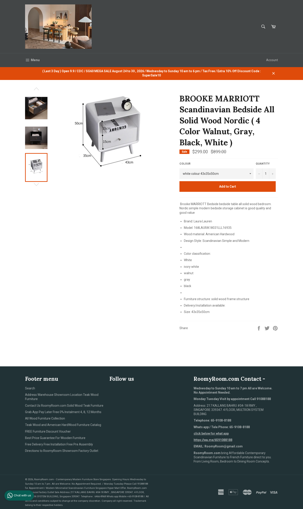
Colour (185, 163)
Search (30, 388)
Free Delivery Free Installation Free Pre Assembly (59, 444)
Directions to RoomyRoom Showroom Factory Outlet (61, 451)
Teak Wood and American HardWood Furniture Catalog (63, 425)
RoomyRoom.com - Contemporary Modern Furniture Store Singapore (72, 479)
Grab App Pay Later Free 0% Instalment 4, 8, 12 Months (63, 412)
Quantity (263, 163)
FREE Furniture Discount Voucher (48, 431)
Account (272, 60)
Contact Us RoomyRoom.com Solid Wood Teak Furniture (64, 405)
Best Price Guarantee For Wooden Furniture (55, 438)
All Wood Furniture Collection (45, 418)
